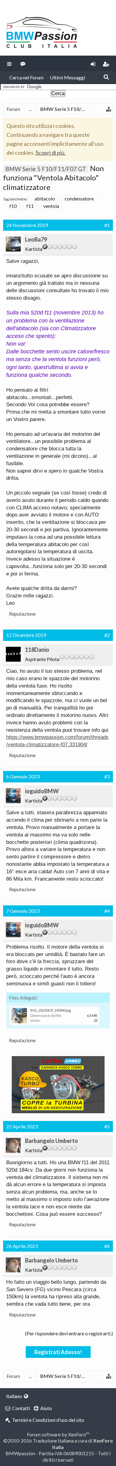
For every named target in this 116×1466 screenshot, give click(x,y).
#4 (107, 911)
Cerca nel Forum (26, 77)
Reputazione (22, 614)
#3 (107, 776)
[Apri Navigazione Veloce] (108, 109)
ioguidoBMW (42, 791)
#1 (107, 225)
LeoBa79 (36, 239)
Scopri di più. (51, 152)
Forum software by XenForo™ (58, 1434)
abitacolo (45, 198)
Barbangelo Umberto (51, 1140)
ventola (51, 206)
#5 (107, 1126)
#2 (107, 635)
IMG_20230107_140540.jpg (50, 1010)
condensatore (79, 198)
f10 (13, 206)
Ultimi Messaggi (67, 77)
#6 (107, 1246)
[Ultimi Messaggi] (23, 63)
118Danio (37, 649)
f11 (30, 206)
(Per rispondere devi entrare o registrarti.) (69, 1333)
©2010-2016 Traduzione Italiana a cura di (58, 1444)
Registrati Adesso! (58, 1352)
